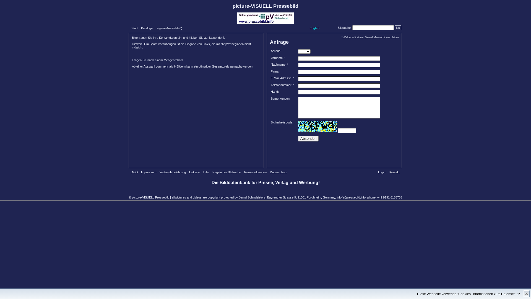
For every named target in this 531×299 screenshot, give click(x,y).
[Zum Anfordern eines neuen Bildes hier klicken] (317, 126)
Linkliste (194, 172)
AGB (134, 172)
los (398, 27)
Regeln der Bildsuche (226, 172)
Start (134, 28)
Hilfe (206, 172)
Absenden (308, 138)
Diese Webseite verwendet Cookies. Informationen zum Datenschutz (468, 294)
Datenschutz (278, 172)
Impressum (148, 172)
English (314, 28)
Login (381, 172)
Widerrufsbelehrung (173, 172)
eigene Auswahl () (169, 28)
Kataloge (147, 28)
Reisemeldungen (255, 172)
